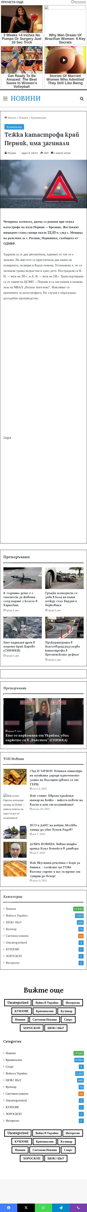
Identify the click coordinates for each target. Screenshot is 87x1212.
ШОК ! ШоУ (14, 922)
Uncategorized (16, 942)
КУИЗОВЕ (12, 949)
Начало (11, 117)
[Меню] (5, 100)
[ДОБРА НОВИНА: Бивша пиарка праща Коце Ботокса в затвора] (15, 850)
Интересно (12, 962)
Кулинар (11, 929)
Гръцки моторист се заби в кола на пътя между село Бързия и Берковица (61, 599)
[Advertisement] (43, 387)
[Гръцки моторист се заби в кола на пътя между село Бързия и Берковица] (64, 578)
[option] (43, 721)
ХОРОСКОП (14, 956)
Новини (23, 117)
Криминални (38, 117)
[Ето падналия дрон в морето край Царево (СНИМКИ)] (22, 627)
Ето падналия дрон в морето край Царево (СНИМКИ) (19, 646)
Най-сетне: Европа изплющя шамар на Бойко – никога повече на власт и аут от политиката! (56, 800)
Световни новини (17, 935)
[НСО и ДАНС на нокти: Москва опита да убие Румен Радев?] (15, 831)
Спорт (68, 1019)
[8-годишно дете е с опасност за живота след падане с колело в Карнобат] (22, 578)
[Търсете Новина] (82, 100)
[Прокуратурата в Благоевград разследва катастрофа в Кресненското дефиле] (64, 627)
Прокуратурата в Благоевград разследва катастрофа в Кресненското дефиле (62, 648)
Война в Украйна (16, 915)
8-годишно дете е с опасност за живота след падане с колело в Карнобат (20, 599)
